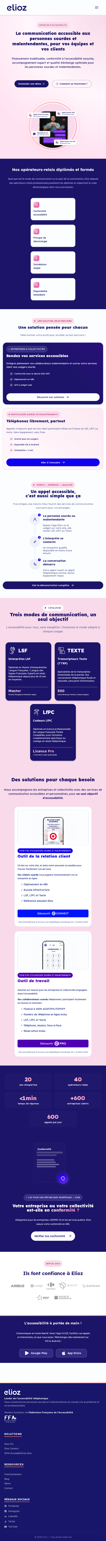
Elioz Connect (11, 1448)
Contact (8, 1488)
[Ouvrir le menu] (96, 7)
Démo (7, 1483)
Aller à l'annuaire (50, 462)
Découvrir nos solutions (50, 397)
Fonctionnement (13, 1474)
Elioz (45, 1537)
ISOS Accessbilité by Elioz (18, 1453)
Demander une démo (29, 83)
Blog (6, 1479)
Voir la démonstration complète (50, 585)
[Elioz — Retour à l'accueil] (17, 7)
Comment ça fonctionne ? (74, 83)
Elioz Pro (8, 1444)
